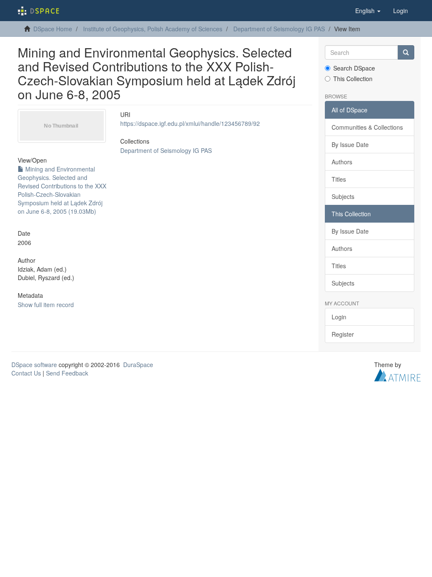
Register (343, 334)
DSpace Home (52, 28)
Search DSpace (354, 68)
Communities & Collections (367, 127)
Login (339, 317)
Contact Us (26, 373)
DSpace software (34, 364)
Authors (342, 162)
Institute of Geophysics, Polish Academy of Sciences (152, 28)
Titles (339, 179)
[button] (368, 10)
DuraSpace (138, 364)
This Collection (353, 78)
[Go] (405, 52)
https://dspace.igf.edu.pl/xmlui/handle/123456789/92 (190, 123)
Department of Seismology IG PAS (279, 28)
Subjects (343, 196)
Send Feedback (67, 373)
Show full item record (46, 304)
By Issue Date (350, 144)
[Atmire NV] (397, 374)
